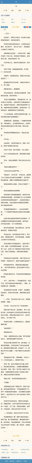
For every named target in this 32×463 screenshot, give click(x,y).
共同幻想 (23, 452)
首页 (6, 461)
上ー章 (5, 10)
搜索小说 (19, 461)
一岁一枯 (23, 19)
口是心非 (23, 22)
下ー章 (27, 10)
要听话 (13, 22)
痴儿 (3, 19)
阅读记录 (12, 461)
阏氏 (12, 19)
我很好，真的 (5, 452)
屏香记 (3, 22)
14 (16, 2)
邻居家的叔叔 (14, 452)
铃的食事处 (5, 449)
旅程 (12, 449)
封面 (19, 10)
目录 (12, 10)
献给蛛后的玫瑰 (25, 449)
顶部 (25, 461)
